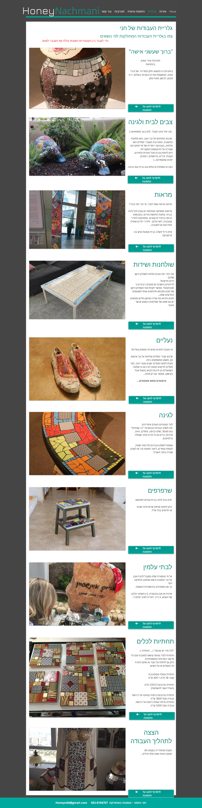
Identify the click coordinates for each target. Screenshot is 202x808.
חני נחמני (140, 803)
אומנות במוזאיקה (120, 803)
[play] (117, 316)
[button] (77, 290)
